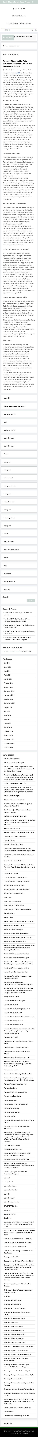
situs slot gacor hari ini (11, 550)
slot (5, 422)
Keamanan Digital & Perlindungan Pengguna (18, 937)
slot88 (6, 534)
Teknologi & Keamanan (11, 1322)
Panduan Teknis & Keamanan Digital (15, 1092)
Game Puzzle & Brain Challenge (14, 861)
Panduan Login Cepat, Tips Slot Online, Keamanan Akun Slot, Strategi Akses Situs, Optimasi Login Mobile (18, 1064)
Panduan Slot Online (10, 1088)
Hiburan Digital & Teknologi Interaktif (16, 877)
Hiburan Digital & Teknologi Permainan (16, 881)
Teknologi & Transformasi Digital (14, 1342)
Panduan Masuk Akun (11, 1070)
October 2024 (8, 747)
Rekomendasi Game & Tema (13, 1149)
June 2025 (7, 715)
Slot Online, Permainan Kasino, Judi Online (17, 1239)
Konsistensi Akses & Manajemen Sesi (16, 968)
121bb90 (7, 70)
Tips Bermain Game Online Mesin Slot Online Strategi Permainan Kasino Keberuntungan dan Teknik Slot (19, 1401)
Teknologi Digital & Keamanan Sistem (16, 1350)
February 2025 (8, 731)
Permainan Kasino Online (12, 1112)
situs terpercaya (9, 518)
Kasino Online (8, 917)
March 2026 (8, 679)
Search (5, 597)
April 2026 (7, 675)
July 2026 (7, 663)
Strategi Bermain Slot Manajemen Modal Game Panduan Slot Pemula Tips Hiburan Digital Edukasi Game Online (19, 1267)
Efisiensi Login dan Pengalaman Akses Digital (19, 832)
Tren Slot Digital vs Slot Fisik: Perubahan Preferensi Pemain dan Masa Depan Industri (17, 63)
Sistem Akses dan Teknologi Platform (16, 1159)
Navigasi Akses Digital (11, 997)
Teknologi (7, 1296)
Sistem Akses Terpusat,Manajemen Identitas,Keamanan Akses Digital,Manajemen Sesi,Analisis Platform (19, 1166)
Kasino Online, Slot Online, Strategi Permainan (19, 921)
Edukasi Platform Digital (12, 828)
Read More (6, 390)
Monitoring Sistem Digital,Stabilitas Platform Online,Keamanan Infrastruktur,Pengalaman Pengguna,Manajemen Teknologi (18, 990)
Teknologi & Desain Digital (12, 1304)
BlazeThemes (23, 1433)
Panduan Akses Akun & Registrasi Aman (17, 1009)
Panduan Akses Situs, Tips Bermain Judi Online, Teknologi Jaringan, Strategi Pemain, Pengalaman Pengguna (19, 1031)
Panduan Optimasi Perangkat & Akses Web (18, 1074)
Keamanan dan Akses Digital (13, 929)
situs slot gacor (9, 438)
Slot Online (7, 1218)
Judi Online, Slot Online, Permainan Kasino (17, 909)
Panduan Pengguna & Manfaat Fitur (15, 1084)
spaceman (7, 574)
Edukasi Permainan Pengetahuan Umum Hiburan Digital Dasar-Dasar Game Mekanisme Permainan (19, 822)
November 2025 (9, 695)
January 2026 (8, 687)
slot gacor (7, 462)
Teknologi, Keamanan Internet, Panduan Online (19, 1389)
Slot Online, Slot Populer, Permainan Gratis (18, 1243)
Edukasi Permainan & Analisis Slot (15, 816)
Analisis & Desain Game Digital (14, 763)
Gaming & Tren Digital (11, 873)
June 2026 (7, 667)
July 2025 (7, 711)
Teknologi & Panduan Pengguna (14, 1330)
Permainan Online (9, 1116)
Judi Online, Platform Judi (12, 901)
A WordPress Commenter (12, 651)
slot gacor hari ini (9, 430)
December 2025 (9, 691)
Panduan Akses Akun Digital (13, 1013)
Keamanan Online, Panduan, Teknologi (16, 954)
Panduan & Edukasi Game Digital (14, 1001)
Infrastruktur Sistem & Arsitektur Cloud (16, 889)
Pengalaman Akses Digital (12, 1096)
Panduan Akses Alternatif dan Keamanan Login (19, 1017)
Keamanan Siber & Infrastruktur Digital (16, 958)
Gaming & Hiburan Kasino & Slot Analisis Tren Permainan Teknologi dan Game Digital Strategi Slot (19, 867)
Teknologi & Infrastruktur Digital (14, 1318)
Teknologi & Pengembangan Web (14, 1334)
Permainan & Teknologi (11, 1108)
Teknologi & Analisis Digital (13, 1300)
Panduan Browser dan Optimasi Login (16, 1047)
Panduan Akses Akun (11, 1005)
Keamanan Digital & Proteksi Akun (15, 941)
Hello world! (27, 651)
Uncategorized (8, 1412)
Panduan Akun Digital (11, 1037)
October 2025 (8, 699)
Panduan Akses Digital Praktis (14, 1021)
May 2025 (7, 719)
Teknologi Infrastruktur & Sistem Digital (17, 1371)
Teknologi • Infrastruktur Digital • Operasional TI (19, 1346)
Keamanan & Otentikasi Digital (14, 925)
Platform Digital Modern (12, 1145)
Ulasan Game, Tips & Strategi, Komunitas (17, 1408)
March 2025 (8, 727)
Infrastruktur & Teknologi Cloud (14, 885)
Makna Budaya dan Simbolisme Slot (15, 972)
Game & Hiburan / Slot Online (13, 844)
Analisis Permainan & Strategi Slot (15, 783)
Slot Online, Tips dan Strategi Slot (15, 1247)
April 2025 (7, 723)
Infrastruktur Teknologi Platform (14, 893)
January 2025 (8, 735)
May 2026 (7, 671)
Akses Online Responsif (11, 759)
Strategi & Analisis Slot (11, 1257)
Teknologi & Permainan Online (13, 1338)
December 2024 (9, 739)
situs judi (7, 1178)
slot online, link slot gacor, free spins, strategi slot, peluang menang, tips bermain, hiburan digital (19, 1224)
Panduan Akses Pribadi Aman (13, 1025)
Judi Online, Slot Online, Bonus (14, 905)
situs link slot (8, 478)
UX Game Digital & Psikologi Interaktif (16, 1416)
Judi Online (7, 897)
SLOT (18, 73)
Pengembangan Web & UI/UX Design (15, 1104)
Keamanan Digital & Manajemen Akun (16, 933)
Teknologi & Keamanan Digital (13, 1326)
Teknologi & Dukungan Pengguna (14, 1308)
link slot (6, 454)
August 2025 (8, 707)
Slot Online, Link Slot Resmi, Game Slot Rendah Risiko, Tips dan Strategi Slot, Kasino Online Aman (19, 1233)
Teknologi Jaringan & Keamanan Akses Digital (19, 1375)
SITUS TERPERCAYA (10, 1206)
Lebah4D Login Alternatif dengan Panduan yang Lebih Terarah (16, 2)
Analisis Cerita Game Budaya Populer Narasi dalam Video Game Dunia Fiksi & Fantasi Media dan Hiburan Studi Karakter (19, 769)
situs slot (7, 590)
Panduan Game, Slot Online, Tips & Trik (16, 1057)
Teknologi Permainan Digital (13, 1379)
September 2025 (9, 703)
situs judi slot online (10, 1190)
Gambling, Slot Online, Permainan (15, 836)
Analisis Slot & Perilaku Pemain (14, 800)
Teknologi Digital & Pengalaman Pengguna (17, 1354)
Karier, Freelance (9, 913)
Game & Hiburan (9, 840)
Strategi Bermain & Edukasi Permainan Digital (19, 1261)
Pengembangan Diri (10, 1100)
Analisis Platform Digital (12, 796)
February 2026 (8, 683)
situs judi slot (8, 1182)
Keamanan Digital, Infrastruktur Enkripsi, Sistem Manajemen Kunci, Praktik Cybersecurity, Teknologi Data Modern (19, 948)
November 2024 (9, 743)
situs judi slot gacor (10, 1186)
